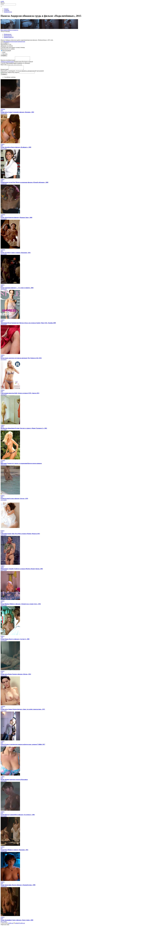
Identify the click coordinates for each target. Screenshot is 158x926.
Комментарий (4, 69)
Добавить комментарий (7, 61)
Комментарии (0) (8, 37)
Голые (23, 41)
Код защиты (15, 72)
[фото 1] (10, 28)
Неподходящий (6, 50)
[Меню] (1, 6)
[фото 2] (29, 28)
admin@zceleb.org (20, 923)
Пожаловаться (8, 35)
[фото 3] (49, 28)
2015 (8, 41)
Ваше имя (3, 64)
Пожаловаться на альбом (8, 49)
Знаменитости (8, 12)
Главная (6, 9)
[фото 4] (68, 28)
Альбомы (6, 10)
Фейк (3, 52)
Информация (7, 34)
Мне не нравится (13, 30)
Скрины (19, 41)
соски (11, 41)
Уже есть (4, 54)
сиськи (15, 41)
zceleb (2, 1)
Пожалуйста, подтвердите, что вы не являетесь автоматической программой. (22, 71)
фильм (5, 41)
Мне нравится (5, 30)
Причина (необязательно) (8, 60)
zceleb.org (10, 923)
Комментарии (18, 61)
